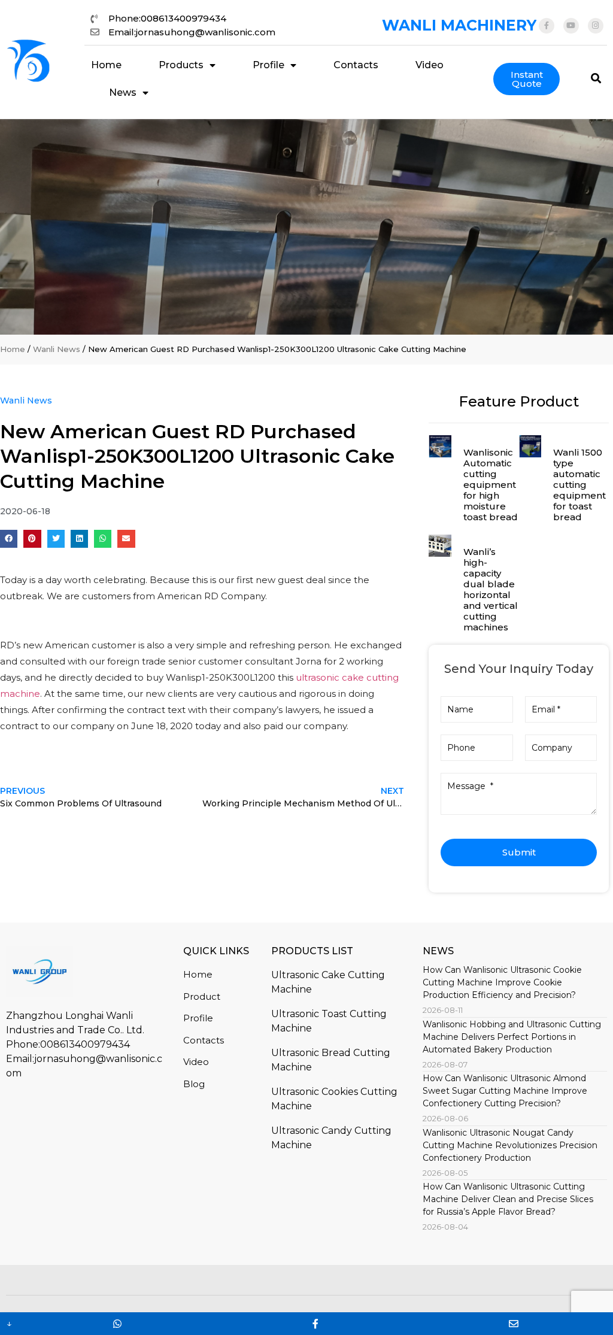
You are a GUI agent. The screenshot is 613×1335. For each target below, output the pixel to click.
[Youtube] (571, 26)
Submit (519, 852)
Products (181, 65)
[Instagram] (595, 26)
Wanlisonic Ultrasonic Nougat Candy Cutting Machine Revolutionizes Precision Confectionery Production (510, 1145)
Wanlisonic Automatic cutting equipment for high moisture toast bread (490, 485)
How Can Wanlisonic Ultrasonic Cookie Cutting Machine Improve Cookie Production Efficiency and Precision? (502, 982)
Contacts (355, 65)
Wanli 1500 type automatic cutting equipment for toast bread (579, 485)
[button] (8, 538)
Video (429, 65)
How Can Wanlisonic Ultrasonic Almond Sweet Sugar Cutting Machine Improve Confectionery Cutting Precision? (505, 1091)
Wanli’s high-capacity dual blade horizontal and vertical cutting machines (490, 589)
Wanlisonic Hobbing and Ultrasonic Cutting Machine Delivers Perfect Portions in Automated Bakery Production (512, 1037)
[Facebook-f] (546, 26)
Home (106, 65)
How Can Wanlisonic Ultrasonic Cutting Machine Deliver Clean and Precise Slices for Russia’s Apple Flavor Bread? (508, 1199)
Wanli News (56, 349)
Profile (268, 65)
